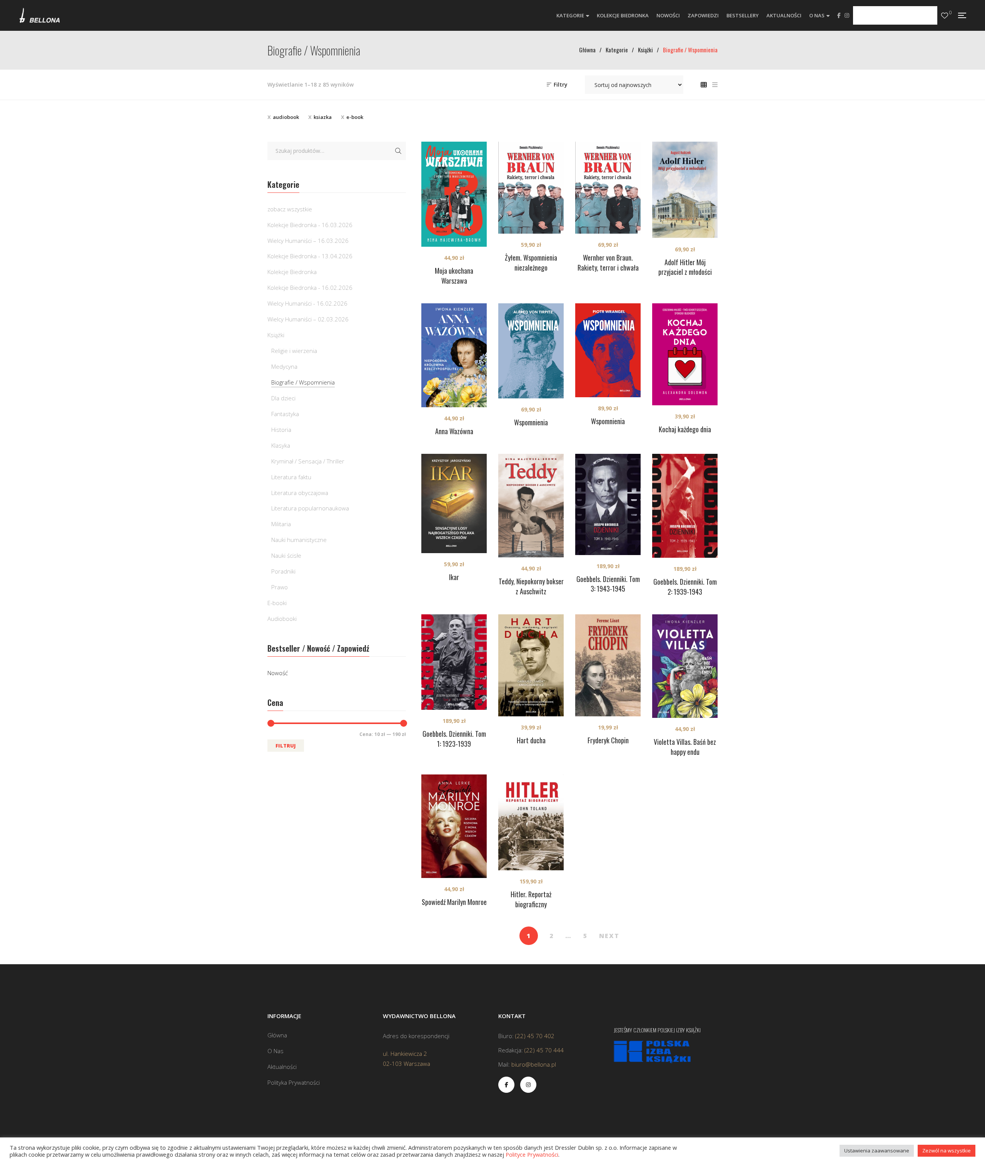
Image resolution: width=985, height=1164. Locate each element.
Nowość (277, 673)
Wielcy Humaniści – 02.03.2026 (308, 319)
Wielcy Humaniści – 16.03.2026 (308, 240)
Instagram (847, 15)
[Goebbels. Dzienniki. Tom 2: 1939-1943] (685, 506)
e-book (354, 117)
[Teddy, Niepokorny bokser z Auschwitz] (531, 505)
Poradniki (283, 571)
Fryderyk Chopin (608, 740)
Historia (281, 429)
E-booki (277, 603)
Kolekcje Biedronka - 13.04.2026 (309, 256)
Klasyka (280, 445)
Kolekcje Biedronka (292, 272)
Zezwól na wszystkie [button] (946, 1150)
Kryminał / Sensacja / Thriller (307, 461)
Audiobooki (282, 618)
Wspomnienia (531, 422)
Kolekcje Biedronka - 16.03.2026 (309, 225)
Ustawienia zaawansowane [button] (876, 1150)
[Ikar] (454, 503)
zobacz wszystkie (289, 209)
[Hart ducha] (531, 665)
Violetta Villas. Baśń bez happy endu (685, 747)
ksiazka (323, 117)
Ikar (454, 577)
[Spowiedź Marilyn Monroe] (454, 826)
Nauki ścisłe (286, 555)
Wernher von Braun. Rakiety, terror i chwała (608, 263)
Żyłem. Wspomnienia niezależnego (531, 263)
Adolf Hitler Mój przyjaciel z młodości (685, 267)
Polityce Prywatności (532, 1154)
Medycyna (284, 366)
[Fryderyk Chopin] (608, 665)
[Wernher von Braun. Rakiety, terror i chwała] (608, 188)
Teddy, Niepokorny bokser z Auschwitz (531, 586)
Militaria (281, 524)
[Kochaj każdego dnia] (685, 354)
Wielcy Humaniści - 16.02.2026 (307, 303)
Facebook (839, 15)
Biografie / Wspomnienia (303, 382)
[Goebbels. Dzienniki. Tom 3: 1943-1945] (608, 504)
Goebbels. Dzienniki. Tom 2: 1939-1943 (685, 587)
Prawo (279, 587)
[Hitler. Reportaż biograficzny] (531, 822)
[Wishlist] (944, 15)
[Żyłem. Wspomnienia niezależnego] (531, 188)
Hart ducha (531, 740)
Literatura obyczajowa (299, 493)
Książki (275, 335)
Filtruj (285, 745)
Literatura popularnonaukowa (310, 508)
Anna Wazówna (454, 431)
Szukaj (398, 151)
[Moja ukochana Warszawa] (454, 194)
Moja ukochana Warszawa (454, 276)
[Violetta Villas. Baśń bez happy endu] (685, 666)
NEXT (609, 936)
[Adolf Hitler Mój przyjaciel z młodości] (685, 190)
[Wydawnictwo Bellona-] (39, 15)
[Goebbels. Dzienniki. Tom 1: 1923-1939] (454, 662)
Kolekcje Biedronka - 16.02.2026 (309, 287)
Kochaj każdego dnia (685, 429)
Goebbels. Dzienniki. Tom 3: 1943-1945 (608, 584)
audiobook (286, 117)
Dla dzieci (283, 398)
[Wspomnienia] (531, 350)
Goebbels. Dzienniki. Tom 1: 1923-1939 (454, 739)
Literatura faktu (291, 477)
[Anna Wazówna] (454, 355)
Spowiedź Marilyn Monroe (454, 902)
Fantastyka (285, 414)
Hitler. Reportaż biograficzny (531, 899)
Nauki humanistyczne (299, 540)
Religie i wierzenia (294, 351)
